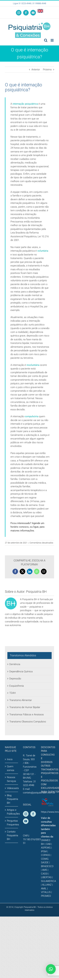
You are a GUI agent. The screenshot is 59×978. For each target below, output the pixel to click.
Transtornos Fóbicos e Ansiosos (26, 714)
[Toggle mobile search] (45, 40)
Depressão (15, 678)
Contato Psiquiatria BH (11, 835)
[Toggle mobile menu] (52, 40)
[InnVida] (47, 800)
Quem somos (10, 768)
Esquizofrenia (16, 685)
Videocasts (11, 788)
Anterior (35, 69)
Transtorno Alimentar (20, 700)
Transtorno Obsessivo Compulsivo (27, 721)
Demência (14, 664)
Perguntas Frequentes (11, 822)
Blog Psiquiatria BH (11, 799)
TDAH (12, 692)
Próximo (47, 69)
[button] (51, 969)
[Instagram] (26, 814)
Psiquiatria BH (36, 592)
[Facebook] (33, 814)
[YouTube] (26, 821)
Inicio (9, 759)
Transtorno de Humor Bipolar (24, 707)
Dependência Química (21, 671)
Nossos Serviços (11, 779)
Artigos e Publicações (11, 811)
